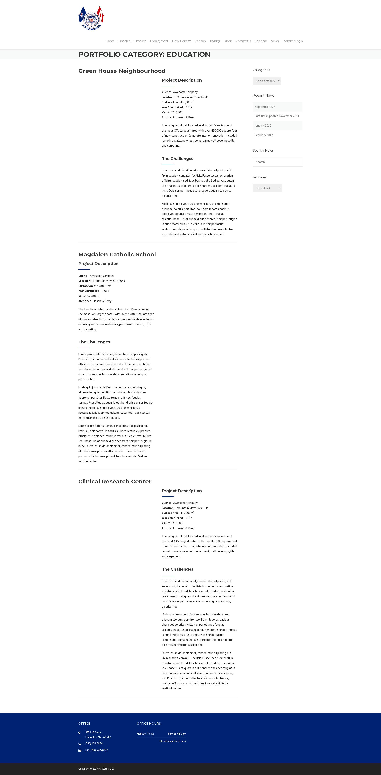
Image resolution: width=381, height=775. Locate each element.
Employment (159, 41)
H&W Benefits (181, 41)
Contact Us (243, 41)
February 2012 (264, 135)
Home (110, 41)
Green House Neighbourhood (121, 70)
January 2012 (263, 125)
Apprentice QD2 (265, 107)
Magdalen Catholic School (117, 254)
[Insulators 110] (91, 18)
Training (215, 41)
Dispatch (124, 41)
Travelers (140, 41)
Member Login (292, 41)
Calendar (261, 41)
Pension (200, 41)
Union (228, 41)
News (274, 41)
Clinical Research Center (114, 481)
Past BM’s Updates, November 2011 (277, 116)
